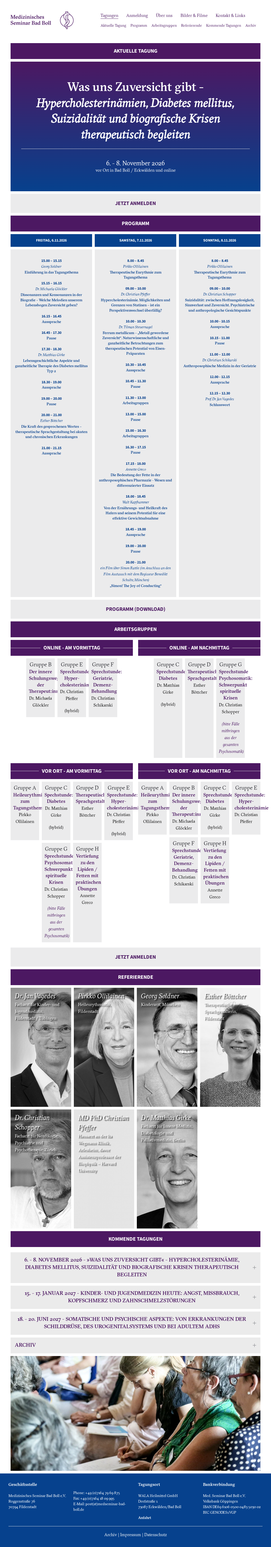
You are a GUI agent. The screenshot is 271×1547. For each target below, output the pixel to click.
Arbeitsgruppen (164, 26)
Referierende (191, 26)
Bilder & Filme (194, 16)
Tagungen (109, 16)
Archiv (250, 26)
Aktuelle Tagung (113, 26)
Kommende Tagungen (223, 26)
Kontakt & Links (230, 16)
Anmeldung (137, 16)
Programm (138, 26)
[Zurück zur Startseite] (42, 20)
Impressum (130, 1535)
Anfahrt (144, 1518)
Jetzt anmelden (135, 203)
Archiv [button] (25, 1345)
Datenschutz (155, 1535)
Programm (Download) (135, 609)
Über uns (164, 16)
